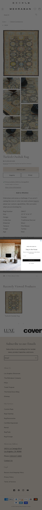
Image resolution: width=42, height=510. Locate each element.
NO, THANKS (31, 263)
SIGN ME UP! (31, 260)
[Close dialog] (40, 240)
